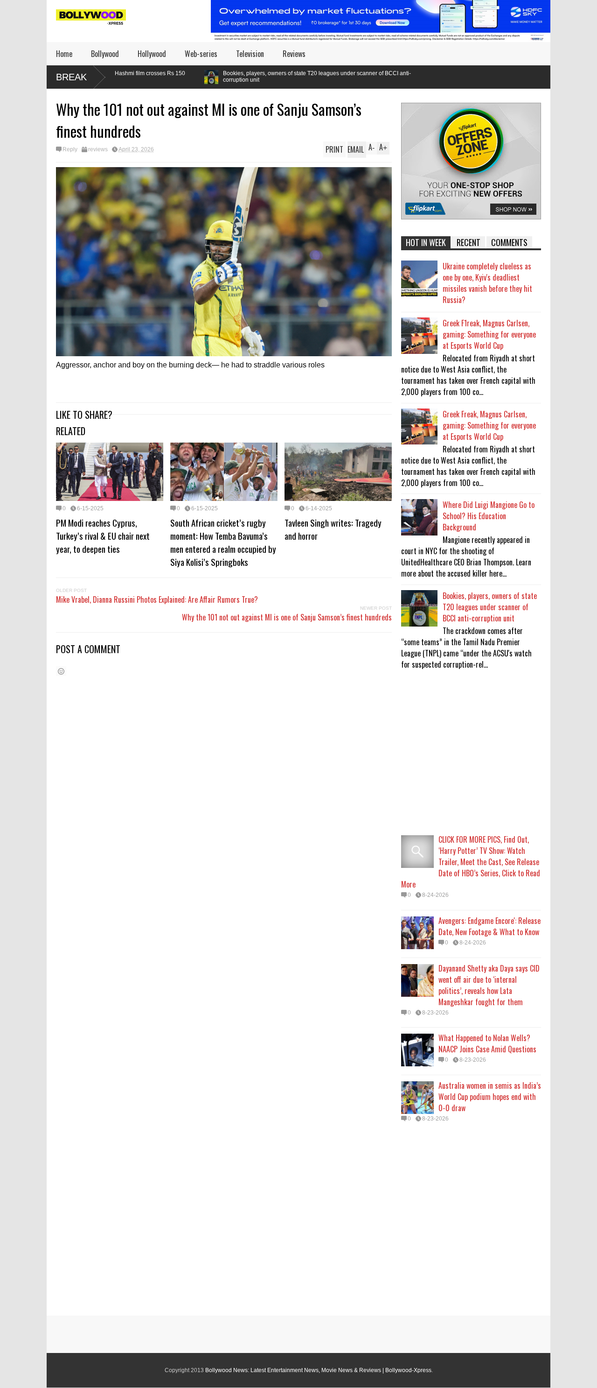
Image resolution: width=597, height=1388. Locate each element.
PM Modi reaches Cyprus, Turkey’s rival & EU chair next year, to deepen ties (103, 535)
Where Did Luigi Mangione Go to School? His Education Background (489, 516)
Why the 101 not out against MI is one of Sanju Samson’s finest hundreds (287, 617)
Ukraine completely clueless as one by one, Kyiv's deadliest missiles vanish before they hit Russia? (487, 283)
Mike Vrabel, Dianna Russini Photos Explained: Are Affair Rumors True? (157, 599)
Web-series (201, 53)
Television (250, 53)
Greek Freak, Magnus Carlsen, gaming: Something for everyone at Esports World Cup (489, 425)
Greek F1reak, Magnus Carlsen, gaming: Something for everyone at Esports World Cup (489, 334)
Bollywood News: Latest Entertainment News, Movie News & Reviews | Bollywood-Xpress (318, 1370)
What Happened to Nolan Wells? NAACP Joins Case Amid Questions (487, 1043)
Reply (69, 149)
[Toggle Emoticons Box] (61, 671)
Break (71, 77)
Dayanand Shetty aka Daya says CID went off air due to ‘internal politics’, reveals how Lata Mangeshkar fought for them (489, 985)
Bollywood (105, 53)
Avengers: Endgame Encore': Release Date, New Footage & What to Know (489, 926)
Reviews (294, 53)
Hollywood (152, 53)
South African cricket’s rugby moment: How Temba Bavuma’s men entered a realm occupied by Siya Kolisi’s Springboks (223, 542)
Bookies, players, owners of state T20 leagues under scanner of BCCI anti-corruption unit (226, 76)
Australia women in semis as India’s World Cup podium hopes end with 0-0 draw (489, 1096)
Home (64, 53)
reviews (98, 149)
